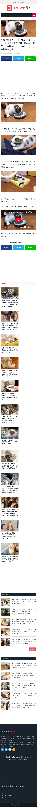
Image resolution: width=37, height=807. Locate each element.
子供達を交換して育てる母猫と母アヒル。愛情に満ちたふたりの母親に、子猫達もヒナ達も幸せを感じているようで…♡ (24, 665)
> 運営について (5, 793)
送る (31, 58)
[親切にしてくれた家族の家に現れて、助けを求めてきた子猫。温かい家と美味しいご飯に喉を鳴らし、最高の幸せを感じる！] (9, 316)
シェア (6, 58)
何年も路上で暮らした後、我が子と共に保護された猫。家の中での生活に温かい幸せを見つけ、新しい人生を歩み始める (24, 641)
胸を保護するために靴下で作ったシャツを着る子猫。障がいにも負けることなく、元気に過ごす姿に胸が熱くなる (24, 601)
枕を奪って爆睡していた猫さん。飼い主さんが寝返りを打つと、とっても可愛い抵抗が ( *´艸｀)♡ (24, 695)
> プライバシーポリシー (7, 795)
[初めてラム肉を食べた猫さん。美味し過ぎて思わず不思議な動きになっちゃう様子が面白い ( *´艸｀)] (9, 386)
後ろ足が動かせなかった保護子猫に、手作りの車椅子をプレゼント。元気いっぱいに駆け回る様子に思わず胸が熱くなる (24, 705)
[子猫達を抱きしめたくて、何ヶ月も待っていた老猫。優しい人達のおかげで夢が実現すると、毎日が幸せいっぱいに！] (9, 409)
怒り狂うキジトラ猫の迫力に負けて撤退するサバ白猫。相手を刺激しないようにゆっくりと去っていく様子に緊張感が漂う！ (24, 611)
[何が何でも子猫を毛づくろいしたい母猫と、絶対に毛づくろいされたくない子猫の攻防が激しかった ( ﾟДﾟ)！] (9, 363)
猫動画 (13, 786)
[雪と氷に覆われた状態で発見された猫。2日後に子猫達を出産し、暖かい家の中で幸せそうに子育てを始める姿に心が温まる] (9, 502)
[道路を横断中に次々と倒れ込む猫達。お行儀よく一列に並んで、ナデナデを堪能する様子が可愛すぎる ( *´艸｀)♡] (9, 549)
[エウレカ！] (18, 8)
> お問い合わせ (5, 797)
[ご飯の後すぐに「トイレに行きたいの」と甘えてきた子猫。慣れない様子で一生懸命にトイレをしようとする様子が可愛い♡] (18, 28)
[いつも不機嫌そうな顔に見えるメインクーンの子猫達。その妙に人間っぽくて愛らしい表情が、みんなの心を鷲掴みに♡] (9, 479)
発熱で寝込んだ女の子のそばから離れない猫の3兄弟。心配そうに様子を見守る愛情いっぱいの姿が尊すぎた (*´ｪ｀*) (24, 675)
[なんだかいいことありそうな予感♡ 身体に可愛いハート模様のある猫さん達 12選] (9, 432)
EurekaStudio (21, 805)
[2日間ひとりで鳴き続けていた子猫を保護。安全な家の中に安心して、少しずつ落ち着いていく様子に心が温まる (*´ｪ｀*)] (9, 293)
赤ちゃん (18, 786)
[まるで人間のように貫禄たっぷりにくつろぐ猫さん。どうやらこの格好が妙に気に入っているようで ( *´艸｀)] (9, 525)
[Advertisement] (20, 74)
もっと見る (32, 649)
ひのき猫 (5, 123)
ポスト (18, 58)
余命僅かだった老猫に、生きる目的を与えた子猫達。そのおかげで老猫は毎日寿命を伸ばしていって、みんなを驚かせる (24, 685)
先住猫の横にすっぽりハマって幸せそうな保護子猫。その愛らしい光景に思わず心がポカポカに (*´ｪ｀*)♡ (24, 631)
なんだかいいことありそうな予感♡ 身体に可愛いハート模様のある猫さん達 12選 (10, 441)
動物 (3, 786)
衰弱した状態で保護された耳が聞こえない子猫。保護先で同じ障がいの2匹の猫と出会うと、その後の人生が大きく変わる (24, 621)
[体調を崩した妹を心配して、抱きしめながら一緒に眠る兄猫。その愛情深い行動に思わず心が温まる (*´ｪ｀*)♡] (9, 340)
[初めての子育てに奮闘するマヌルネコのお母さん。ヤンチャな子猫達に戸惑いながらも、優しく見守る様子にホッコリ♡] (9, 456)
